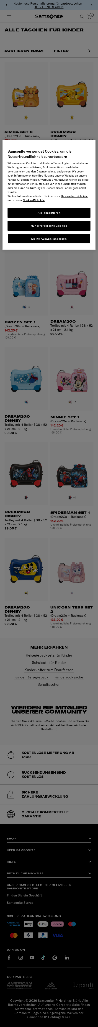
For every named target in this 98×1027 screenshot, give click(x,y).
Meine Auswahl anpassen (49, 238)
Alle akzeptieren (49, 212)
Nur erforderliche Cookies (49, 225)
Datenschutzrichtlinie (74, 196)
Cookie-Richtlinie (34, 200)
